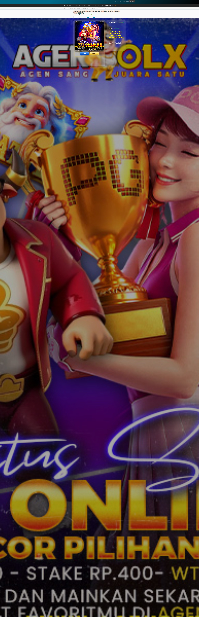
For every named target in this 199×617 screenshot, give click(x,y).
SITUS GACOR (84, 8)
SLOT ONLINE (89, 8)
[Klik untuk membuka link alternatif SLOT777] (89, 36)
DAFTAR (94, 53)
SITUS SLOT (79, 8)
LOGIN (84, 53)
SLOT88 (75, 8)
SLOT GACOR (94, 8)
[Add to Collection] (70, 24)
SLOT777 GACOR (66, 8)
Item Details (76, 17)
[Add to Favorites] (70, 21)
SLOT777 (71, 8)
